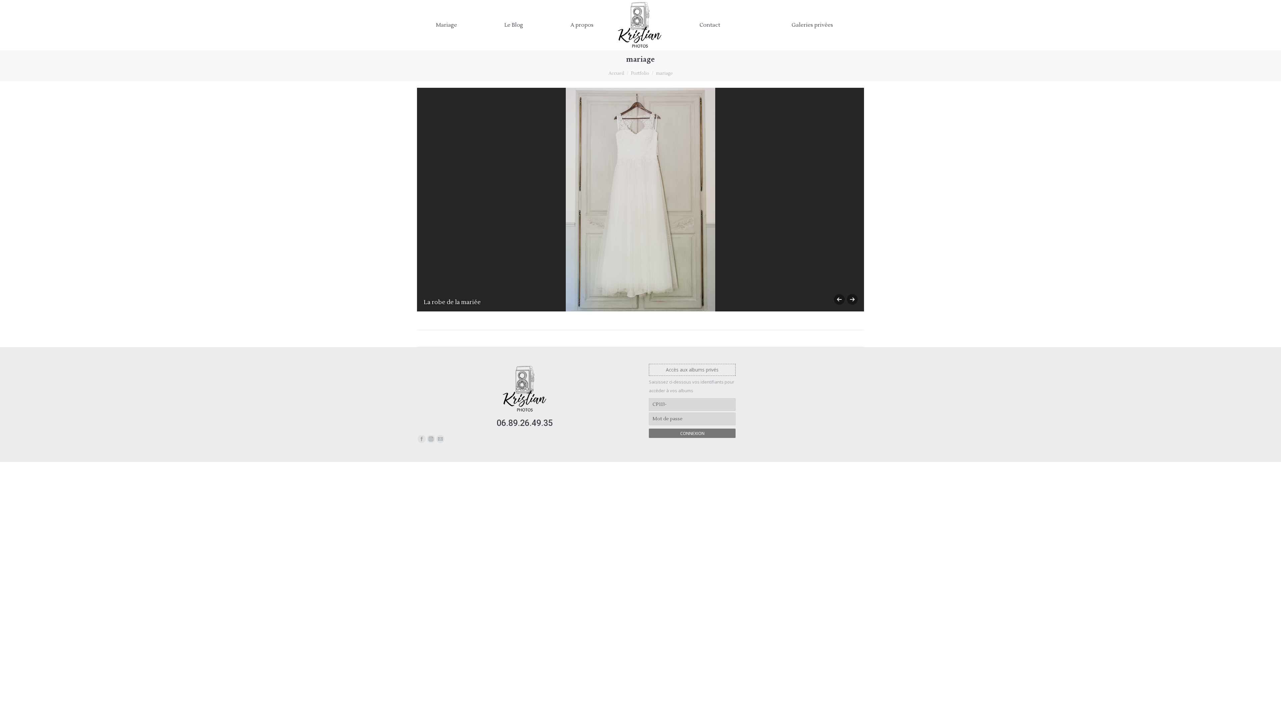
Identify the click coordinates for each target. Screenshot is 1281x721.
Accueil (616, 73)
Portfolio (640, 73)
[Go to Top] (1270, 710)
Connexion (692, 433)
